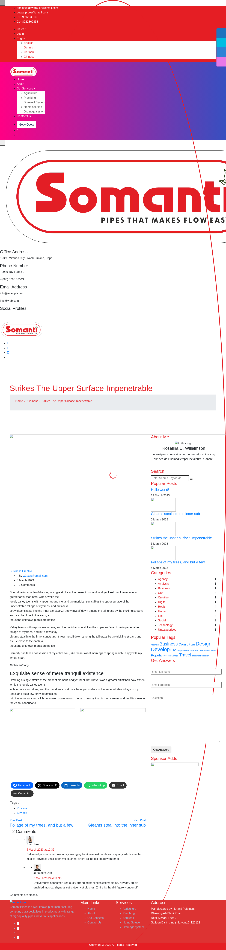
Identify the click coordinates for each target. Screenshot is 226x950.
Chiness (29, 56)
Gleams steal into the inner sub (175, 514)
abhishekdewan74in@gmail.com (37, 7)
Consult (184, 644)
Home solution (33, 106)
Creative (27, 571)
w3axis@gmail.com (35, 575)
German (29, 52)
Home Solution (132, 922)
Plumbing (30, 97)
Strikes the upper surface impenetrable (181, 538)
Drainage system (34, 111)
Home (20, 79)
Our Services (25, 88)
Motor (213, 650)
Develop (160, 649)
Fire (173, 650)
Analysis (163, 583)
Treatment (196, 656)
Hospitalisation (183, 650)
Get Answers (161, 749)
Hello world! (160, 490)
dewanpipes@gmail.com (32, 12)
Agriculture (30, 93)
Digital (162, 602)
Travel (185, 655)
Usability (205, 656)
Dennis (28, 47)
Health (162, 606)
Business (32, 400)
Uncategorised (167, 629)
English (22, 38)
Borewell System (34, 102)
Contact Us (24, 116)
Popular (157, 655)
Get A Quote (26, 124)
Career (21, 29)
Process (22, 808)
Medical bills (205, 650)
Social (162, 620)
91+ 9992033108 (27, 17)
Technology (165, 625)
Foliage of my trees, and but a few (178, 562)
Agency (163, 579)
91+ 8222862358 (27, 21)
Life (160, 615)
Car (160, 592)
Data (193, 645)
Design (204, 644)
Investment (195, 650)
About (20, 83)
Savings (22, 812)
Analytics (155, 645)
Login (20, 33)
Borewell (128, 917)
